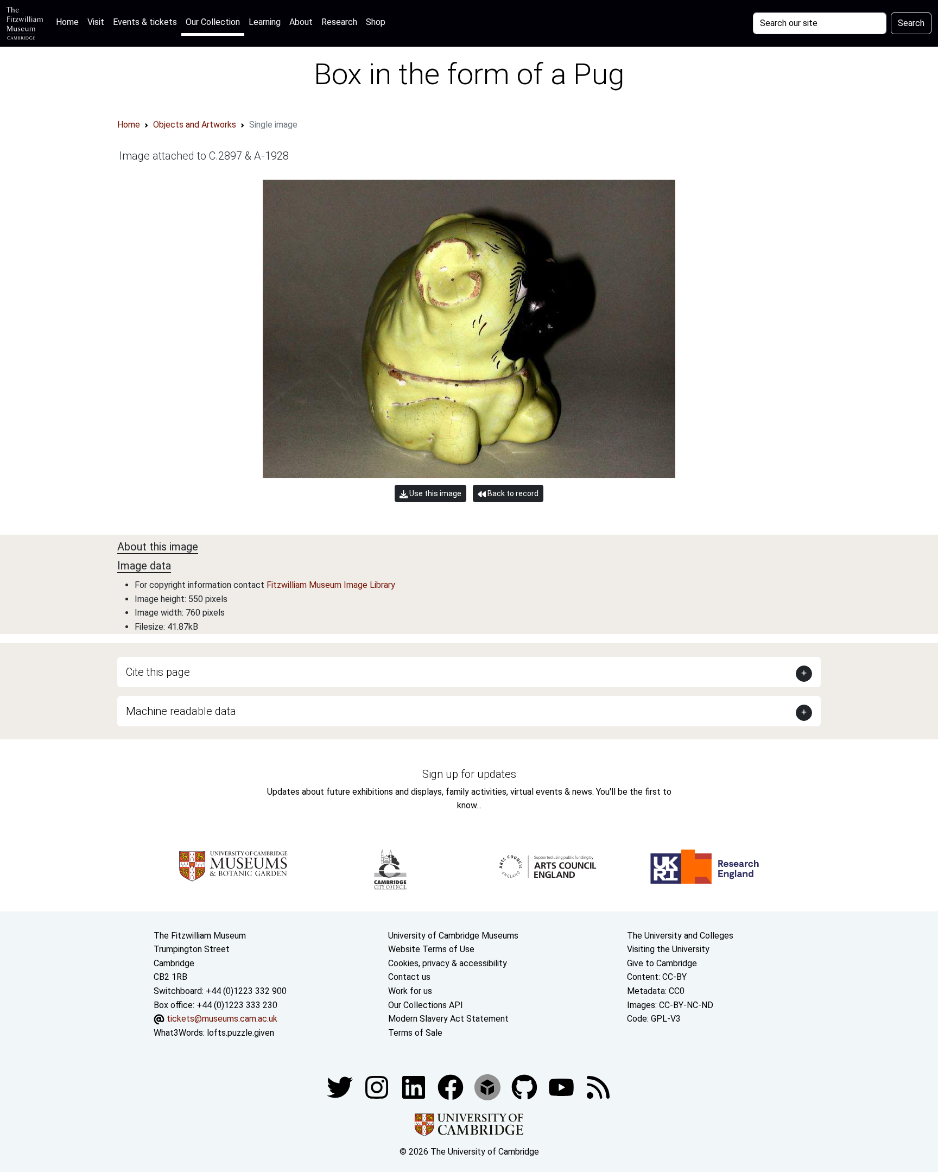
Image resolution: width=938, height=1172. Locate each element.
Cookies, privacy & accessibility (447, 963)
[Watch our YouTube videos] (562, 1087)
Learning (265, 22)
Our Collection (213, 22)
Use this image (434, 493)
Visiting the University (668, 949)
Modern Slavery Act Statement (448, 1018)
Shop (375, 22)
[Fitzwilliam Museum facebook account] (414, 1087)
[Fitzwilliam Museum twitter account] (340, 1087)
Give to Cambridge (662, 963)
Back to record (512, 493)
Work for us (410, 991)
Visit (95, 22)
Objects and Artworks (194, 124)
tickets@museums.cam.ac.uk (222, 1018)
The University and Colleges (680, 935)
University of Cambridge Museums (453, 935)
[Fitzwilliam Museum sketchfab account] (488, 1087)
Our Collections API (425, 1005)
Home (69, 21)
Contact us (409, 977)
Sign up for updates (469, 774)
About (301, 22)
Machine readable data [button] (181, 711)
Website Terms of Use (431, 949)
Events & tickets (145, 22)
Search (911, 23)
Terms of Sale (415, 1033)
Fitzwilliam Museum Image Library (331, 585)
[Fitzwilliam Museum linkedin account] (451, 1087)
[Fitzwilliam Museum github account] (525, 1087)
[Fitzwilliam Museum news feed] (598, 1087)
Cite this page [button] (158, 672)
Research (339, 22)
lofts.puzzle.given (240, 1033)
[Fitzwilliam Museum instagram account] (377, 1087)
